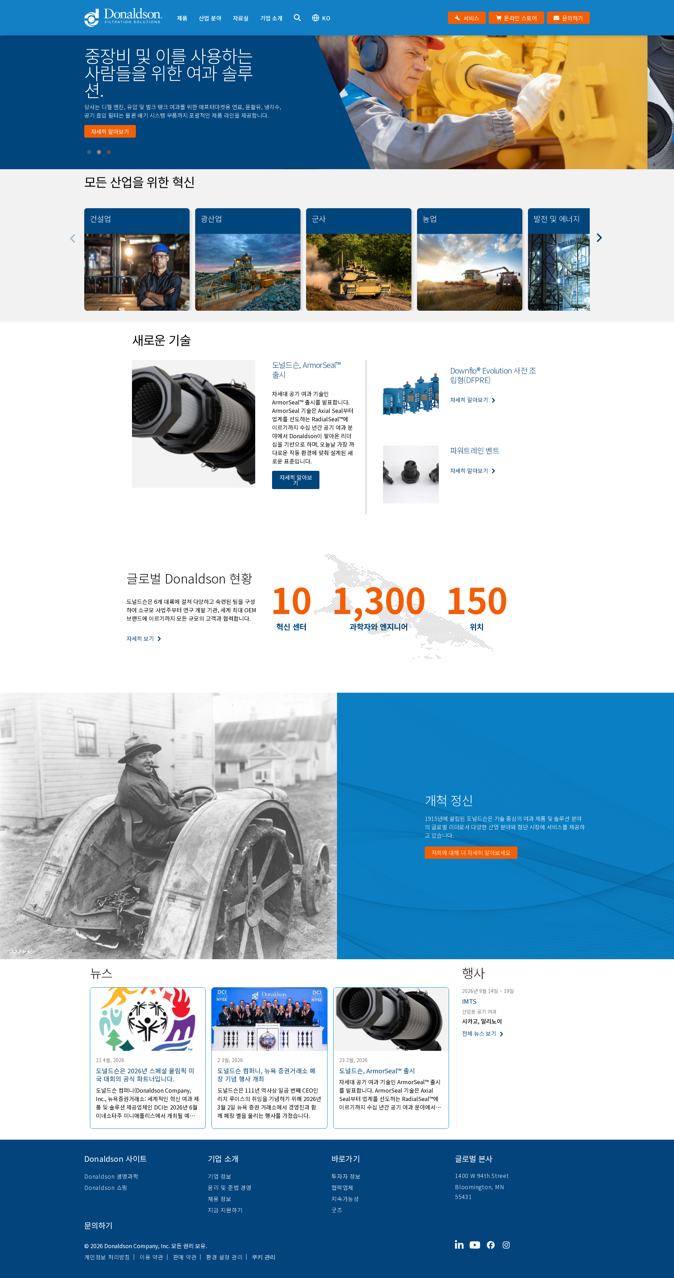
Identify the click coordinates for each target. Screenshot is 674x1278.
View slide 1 (89, 152)
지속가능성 (345, 1198)
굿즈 (337, 1210)
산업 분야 (210, 18)
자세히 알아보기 (110, 123)
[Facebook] (493, 1250)
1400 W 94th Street (482, 1175)
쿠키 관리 (264, 1257)
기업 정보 (220, 1176)
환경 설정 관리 (224, 1257)
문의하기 (98, 1225)
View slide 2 (99, 152)
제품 (182, 18)
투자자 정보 (346, 1176)
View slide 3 (109, 152)
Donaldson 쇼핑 (105, 1187)
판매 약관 (185, 1257)
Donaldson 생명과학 (111, 1176)
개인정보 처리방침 (107, 1257)
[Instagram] (509, 1250)
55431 (463, 1196)
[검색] (297, 17)
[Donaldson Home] (127, 18)
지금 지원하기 (225, 1210)
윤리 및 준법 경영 (230, 1187)
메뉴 (176, 6)
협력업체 (342, 1187)
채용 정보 (220, 1198)
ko (326, 18)
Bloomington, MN (479, 1187)
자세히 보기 (140, 638)
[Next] (603, 242)
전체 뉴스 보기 (479, 1033)
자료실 (241, 18)
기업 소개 (271, 18)
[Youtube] (477, 1250)
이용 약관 (152, 1257)
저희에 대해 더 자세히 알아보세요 (471, 852)
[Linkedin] (462, 1250)
